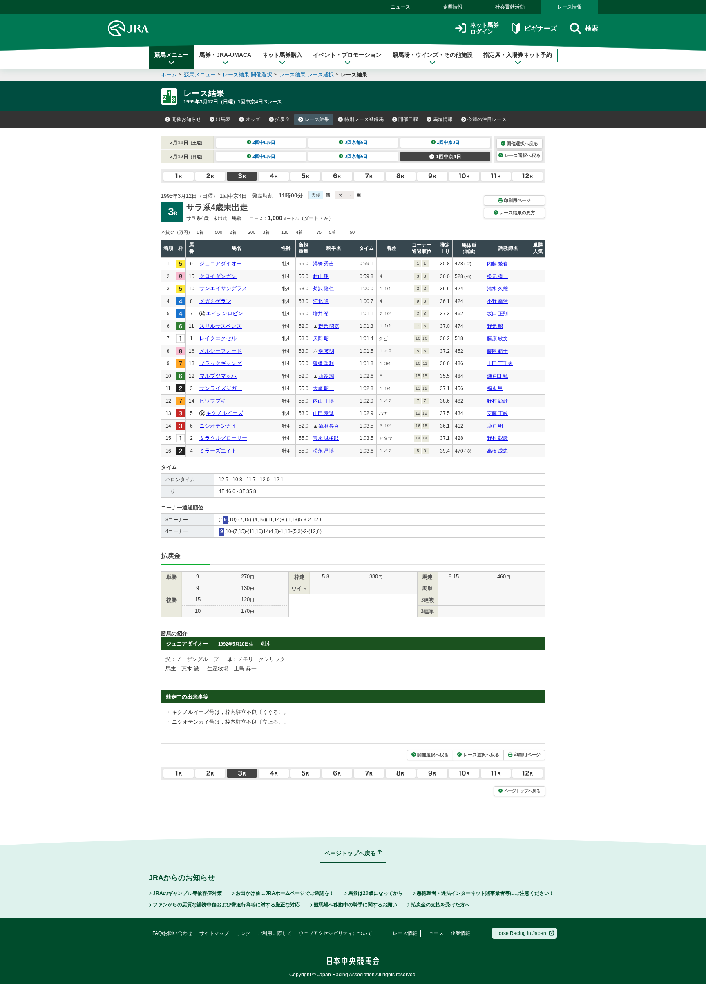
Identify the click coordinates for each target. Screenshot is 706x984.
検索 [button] (591, 28)
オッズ (253, 119)
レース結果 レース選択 (306, 75)
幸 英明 (326, 351)
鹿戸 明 (495, 426)
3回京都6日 (356, 156)
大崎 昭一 (323, 388)
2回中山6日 (263, 156)
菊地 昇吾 (328, 426)
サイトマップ (214, 933)
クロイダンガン (218, 276)
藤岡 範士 (497, 351)
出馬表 (223, 119)
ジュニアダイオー (220, 263)
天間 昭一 (323, 338)
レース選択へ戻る (523, 155)
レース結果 (317, 119)
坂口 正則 (497, 313)
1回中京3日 (448, 142)
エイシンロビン (224, 313)
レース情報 (569, 7)
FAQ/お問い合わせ (172, 933)
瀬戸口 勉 (497, 376)
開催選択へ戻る (522, 143)
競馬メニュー (171, 55)
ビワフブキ (212, 401)
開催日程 (408, 119)
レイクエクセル (218, 338)
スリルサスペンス (220, 326)
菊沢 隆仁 (323, 288)
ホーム (169, 75)
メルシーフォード (220, 351)
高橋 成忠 (497, 451)
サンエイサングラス (223, 288)
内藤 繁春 (497, 264)
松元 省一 (497, 276)
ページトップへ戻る (522, 791)
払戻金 (282, 119)
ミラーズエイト (218, 451)
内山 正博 (323, 401)
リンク (243, 933)
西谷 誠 (326, 376)
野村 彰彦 (497, 401)
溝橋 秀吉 (323, 264)
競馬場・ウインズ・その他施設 (433, 55)
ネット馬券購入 (282, 55)
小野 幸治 (497, 301)
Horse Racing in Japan (520, 933)
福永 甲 (495, 388)
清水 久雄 (497, 288)
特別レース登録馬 (364, 119)
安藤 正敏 (497, 413)
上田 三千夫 (500, 363)
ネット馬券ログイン (484, 28)
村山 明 (321, 276)
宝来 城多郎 (326, 438)
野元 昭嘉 (328, 326)
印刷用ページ (517, 200)
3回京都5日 (356, 142)
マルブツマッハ (218, 376)
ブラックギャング (220, 363)
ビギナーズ (540, 28)
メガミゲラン (215, 301)
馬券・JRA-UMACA (225, 55)
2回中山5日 (263, 142)
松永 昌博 (323, 451)
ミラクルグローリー (223, 438)
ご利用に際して (274, 933)
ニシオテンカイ (218, 426)
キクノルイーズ (224, 413)
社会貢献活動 (510, 7)
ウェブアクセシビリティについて (335, 933)
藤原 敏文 (497, 338)
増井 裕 (321, 313)
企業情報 (452, 7)
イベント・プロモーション (347, 55)
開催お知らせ (186, 119)
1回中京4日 (448, 156)
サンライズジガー (220, 388)
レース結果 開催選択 (247, 75)
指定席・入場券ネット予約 (517, 55)
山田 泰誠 (323, 413)
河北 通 (321, 301)
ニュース (400, 7)
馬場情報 (443, 119)
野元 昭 (495, 326)
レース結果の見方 (517, 212)
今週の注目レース (487, 119)
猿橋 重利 (323, 363)
